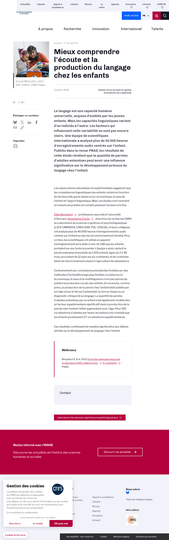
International (131, 29)
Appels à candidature (58, 6)
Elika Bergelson (63, 214)
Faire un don (131, 15)
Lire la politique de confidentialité (22, 512)
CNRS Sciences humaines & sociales (72, 498)
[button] (15, 535)
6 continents (110, 363)
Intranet (146, 4)
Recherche (72, 29)
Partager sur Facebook (36, 122)
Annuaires (131, 4)
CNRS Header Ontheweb (156, 16)
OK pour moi (61, 523)
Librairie (74, 4)
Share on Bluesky (15, 122)
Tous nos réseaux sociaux (139, 499)
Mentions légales (121, 536)
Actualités (25, 4)
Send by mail (15, 127)
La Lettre (102, 6)
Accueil (58, 43)
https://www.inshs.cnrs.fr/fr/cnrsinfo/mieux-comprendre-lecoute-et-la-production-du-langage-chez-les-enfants (22, 127)
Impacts (41, 4)
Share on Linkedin (29, 122)
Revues (88, 4)
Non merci (14, 523)
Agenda (115, 4)
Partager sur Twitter (22, 122)
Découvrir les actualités (117, 452)
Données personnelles (146, 536)
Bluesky (127, 492)
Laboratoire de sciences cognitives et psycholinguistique (87, 417)
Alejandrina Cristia (78, 218)
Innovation (100, 29)
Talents (157, 29)
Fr (144, 15)
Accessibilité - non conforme (80, 536)
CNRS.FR (161, 4)
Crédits (103, 536)
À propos (45, 29)
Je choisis (38, 523)
